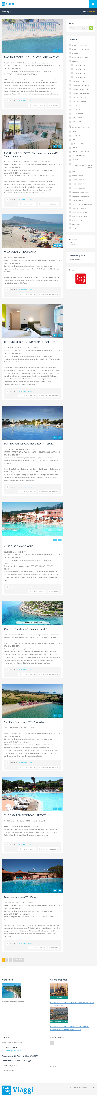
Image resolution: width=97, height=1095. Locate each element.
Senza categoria (77, 200)
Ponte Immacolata (78, 180)
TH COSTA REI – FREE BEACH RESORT (25, 815)
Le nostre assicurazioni (9, 1070)
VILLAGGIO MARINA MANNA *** (21, 251)
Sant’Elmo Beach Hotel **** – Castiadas (24, 722)
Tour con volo (77, 220)
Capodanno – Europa (79, 97)
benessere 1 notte (80, 65)
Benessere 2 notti (80, 69)
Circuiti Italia (76, 109)
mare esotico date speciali (81, 152)
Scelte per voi (53, 204)
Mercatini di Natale (78, 156)
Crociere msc (76, 121)
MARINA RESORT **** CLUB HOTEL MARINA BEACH (32, 57)
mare (73, 139)
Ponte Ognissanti (78, 184)
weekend (75, 228)
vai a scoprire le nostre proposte (13, 1002)
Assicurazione (77, 53)
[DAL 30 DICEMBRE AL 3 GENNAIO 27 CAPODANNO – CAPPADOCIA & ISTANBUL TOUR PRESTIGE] (59, 1016)
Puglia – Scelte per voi (79, 188)
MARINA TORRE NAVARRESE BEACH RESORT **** (31, 443)
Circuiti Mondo (77, 113)
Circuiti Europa (77, 105)
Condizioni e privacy (75, 259)
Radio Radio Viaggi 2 (25, 100)
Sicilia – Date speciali (79, 208)
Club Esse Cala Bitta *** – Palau (20, 896)
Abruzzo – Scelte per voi (80, 49)
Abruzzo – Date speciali (80, 45)
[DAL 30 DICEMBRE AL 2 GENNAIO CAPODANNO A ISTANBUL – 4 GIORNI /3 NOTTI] (59, 992)
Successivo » (18, 959)
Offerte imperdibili (78, 176)
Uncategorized (77, 224)
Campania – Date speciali (80, 89)
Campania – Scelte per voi (80, 93)
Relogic (57, 1067)
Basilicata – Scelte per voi (80, 57)
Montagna (75, 160)
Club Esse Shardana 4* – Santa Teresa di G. (26, 629)
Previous (55, 50)
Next (60, 50)
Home (85, 11)
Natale (74, 172)
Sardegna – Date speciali (80, 192)
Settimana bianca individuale (82, 204)
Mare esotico (76, 147)
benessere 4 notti (80, 77)
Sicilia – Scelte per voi (79, 212)
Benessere (75, 61)
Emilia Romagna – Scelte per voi (79, 127)
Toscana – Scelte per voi (80, 216)
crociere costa (77, 117)
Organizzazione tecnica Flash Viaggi (16, 1060)
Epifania (74, 131)
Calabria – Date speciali (80, 81)
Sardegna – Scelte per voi (80, 196)
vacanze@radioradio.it (13, 1051)
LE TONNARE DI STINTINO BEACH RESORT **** (29, 342)
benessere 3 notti (80, 73)
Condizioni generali (10, 1065)
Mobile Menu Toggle (93, 4)
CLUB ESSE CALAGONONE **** (21, 546)
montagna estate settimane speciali (83, 167)
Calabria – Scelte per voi (80, 85)
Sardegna (54, 105)
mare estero (78, 143)
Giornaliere (76, 135)
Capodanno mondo (79, 101)
